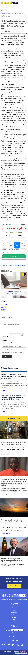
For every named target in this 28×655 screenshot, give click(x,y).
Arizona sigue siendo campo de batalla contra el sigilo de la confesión (13, 443)
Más (4, 390)
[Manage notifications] (24, 651)
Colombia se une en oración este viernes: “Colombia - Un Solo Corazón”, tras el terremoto (13, 376)
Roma (2, 312)
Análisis (3, 306)
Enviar (7, 357)
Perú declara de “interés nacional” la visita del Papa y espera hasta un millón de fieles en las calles (13, 397)
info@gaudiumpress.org (14, 637)
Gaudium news (4, 13)
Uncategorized (4, 314)
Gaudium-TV (4, 309)
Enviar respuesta (15, 335)
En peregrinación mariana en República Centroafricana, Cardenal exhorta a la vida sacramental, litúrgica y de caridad (14, 482)
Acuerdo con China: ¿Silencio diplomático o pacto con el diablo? (12, 560)
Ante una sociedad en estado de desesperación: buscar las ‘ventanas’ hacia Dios (13, 522)
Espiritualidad (4, 307)
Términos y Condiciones (21, 652)
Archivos (7, 630)
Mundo (3, 310)
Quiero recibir (14, 585)
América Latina (5, 11)
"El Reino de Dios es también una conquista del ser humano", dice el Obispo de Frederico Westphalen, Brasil (13, 24)
